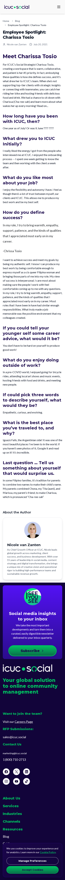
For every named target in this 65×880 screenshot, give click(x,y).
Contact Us (12, 744)
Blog (17, 20)
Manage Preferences (32, 860)
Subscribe (30, 651)
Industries (12, 814)
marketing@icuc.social (15, 753)
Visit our (18, 722)
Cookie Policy (48, 852)
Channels (11, 821)
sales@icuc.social (14, 737)
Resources (13, 829)
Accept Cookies (32, 869)
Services (11, 806)
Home (6, 20)
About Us (11, 798)
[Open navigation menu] (58, 6)
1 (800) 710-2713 (14, 759)
